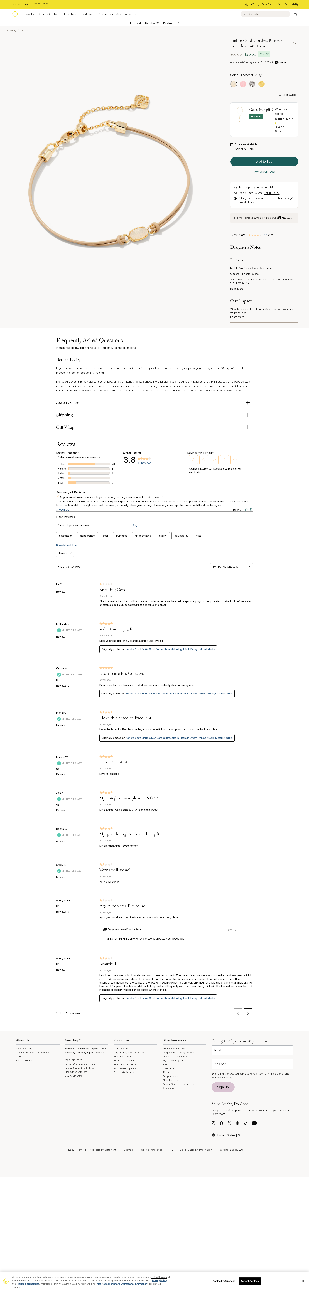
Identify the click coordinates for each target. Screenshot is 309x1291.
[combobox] (234, 566)
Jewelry (29, 14)
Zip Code (220, 1064)
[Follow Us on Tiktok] (245, 1124)
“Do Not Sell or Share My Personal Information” (122, 1283)
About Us (130, 14)
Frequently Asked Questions (178, 1052)
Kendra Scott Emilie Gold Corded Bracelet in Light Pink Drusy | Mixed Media (170, 649)
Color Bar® (44, 14)
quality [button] (163, 535)
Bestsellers (69, 14)
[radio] (233, 84)
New (57, 14)
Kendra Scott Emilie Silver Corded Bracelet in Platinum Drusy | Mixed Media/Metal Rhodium (179, 693)
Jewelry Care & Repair (175, 1056)
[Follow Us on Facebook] (221, 1124)
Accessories (105, 14)
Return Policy (271, 192)
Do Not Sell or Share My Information (192, 1149)
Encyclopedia (170, 1076)
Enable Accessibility (287, 4)
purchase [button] (121, 535)
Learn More (237, 316)
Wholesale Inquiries (125, 1068)
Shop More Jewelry (174, 1080)
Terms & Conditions (125, 1060)
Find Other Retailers (76, 1071)
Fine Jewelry (87, 14)
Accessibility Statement (103, 1149)
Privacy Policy (224, 1077)
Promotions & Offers (174, 1048)
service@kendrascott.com (80, 1064)
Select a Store (244, 149)
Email (217, 1050)
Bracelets (25, 30)
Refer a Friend (24, 1060)
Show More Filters (66, 544)
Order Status (121, 1048)
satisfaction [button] (65, 535)
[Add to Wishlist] (294, 43)
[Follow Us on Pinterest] (237, 1124)
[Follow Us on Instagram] (213, 1124)
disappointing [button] (143, 535)
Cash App (168, 1068)
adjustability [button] (181, 535)
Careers (20, 1056)
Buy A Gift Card (73, 1075)
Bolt (165, 1064)
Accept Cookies (250, 1281)
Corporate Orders (124, 1072)
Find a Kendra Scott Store (79, 1067)
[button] (193, 460)
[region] (154, 1281)
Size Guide (289, 95)
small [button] (105, 535)
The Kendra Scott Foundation (32, 1052)
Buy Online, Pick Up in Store (129, 1052)
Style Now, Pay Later (174, 1060)
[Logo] (15, 14)
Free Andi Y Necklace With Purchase (151, 23)
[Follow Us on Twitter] (229, 1124)
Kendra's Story (24, 1048)
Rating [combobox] (63, 553)
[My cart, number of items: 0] (295, 14)
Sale (119, 14)
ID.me (166, 1072)
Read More (237, 288)
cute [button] (198, 535)
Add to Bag (264, 161)
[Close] (303, 1281)
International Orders (125, 1064)
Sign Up (223, 1087)
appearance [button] (87, 535)
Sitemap (128, 1149)
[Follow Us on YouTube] (254, 1124)
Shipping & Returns (124, 1056)
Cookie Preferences (152, 1149)
